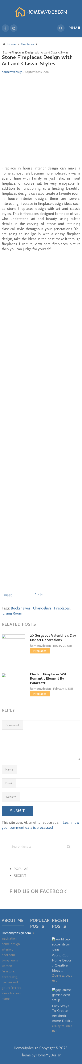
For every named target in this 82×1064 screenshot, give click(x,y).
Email (8, 783)
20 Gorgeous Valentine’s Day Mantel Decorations (53, 638)
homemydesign (12, 72)
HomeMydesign (26, 1048)
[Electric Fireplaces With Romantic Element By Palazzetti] (13, 681)
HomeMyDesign (48, 1055)
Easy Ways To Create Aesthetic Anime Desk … (62, 1013)
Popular (21, 869)
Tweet (7, 595)
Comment (12, 725)
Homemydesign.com (16, 933)
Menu (73, 28)
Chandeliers (42, 608)
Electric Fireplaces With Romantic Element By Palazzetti (49, 679)
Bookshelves (20, 608)
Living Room (12, 613)
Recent (20, 876)
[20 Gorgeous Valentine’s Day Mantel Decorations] (13, 648)
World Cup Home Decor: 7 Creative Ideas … (62, 963)
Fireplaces (62, 608)
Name (9, 769)
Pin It (38, 595)
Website (10, 797)
